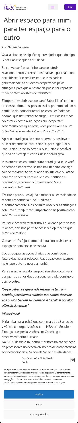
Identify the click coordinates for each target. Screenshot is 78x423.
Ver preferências (39, 414)
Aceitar (39, 394)
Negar (39, 404)
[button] (72, 360)
